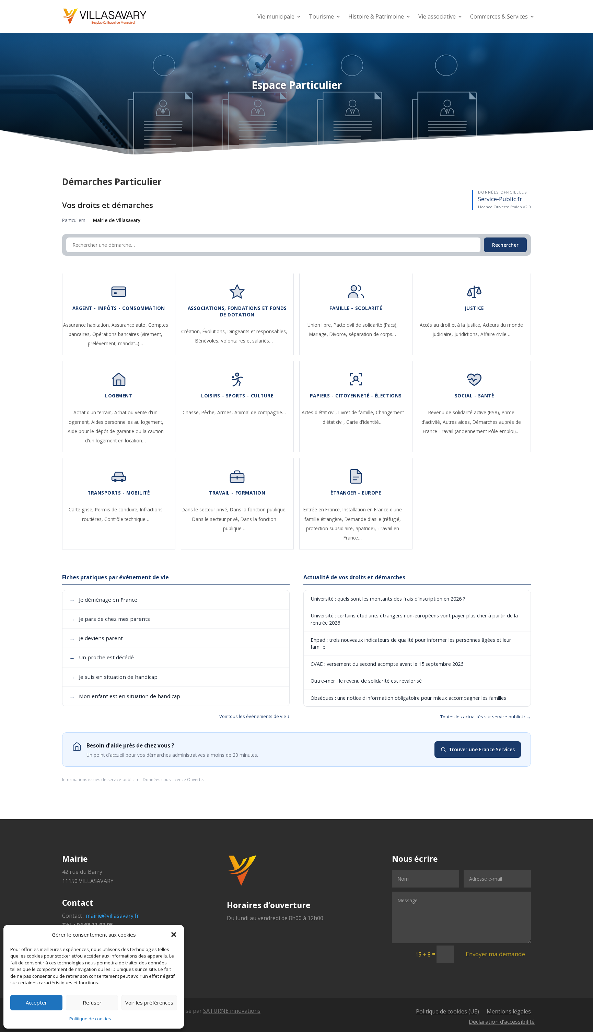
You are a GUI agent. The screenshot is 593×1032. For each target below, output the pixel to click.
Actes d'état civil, (320, 412)
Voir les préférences (149, 1002)
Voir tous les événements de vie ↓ (254, 716)
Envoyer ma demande (495, 954)
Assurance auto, (130, 325)
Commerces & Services (499, 16)
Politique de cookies (90, 1019)
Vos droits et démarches (107, 205)
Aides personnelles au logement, (127, 422)
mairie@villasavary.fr (112, 915)
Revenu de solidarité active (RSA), (465, 412)
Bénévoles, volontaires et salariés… (234, 340)
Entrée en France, (322, 509)
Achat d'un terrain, (93, 412)
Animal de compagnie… (260, 412)
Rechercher (505, 245)
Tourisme (321, 16)
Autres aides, (458, 422)
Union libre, (320, 325)
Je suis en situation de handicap (113, 677)
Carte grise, (82, 509)
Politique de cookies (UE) (447, 1012)
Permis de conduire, (117, 509)
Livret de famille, (357, 412)
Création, (191, 331)
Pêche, (209, 412)
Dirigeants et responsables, (257, 331)
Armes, (225, 412)
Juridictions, (467, 334)
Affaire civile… (495, 334)
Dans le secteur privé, (206, 509)
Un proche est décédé (101, 657)
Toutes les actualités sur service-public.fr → (485, 717)
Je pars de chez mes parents (109, 619)
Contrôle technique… (126, 519)
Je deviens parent (96, 638)
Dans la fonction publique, (258, 509)
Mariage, (319, 334)
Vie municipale (275, 16)
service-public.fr (123, 779)
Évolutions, (215, 331)
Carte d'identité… (364, 422)
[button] (173, 934)
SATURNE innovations (231, 1010)
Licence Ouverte (187, 779)
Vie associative (437, 16)
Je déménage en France (103, 599)
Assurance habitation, (87, 325)
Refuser (92, 1002)
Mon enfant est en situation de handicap (124, 696)
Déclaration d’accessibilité (502, 1022)
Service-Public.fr (500, 199)
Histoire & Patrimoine (376, 16)
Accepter (36, 1002)
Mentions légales (509, 1012)
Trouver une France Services (482, 749)
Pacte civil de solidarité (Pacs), (366, 325)
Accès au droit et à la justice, (451, 325)
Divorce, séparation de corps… (362, 334)
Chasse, (192, 412)
